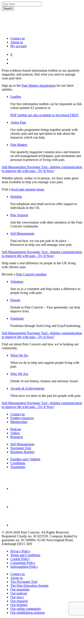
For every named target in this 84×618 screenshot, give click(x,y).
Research (16, 437)
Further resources (22, 418)
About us (16, 42)
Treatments (17, 467)
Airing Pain (18, 122)
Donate (15, 300)
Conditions (17, 463)
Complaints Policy (22, 563)
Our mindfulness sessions (27, 612)
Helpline (16, 196)
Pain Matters (18, 145)
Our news (17, 597)
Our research (19, 601)
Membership (18, 422)
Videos (15, 433)
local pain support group (27, 189)
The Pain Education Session (29, 585)
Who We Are (19, 374)
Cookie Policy (20, 559)
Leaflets (15, 96)
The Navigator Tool (23, 581)
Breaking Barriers (22, 452)
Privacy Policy (20, 551)
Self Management (22, 233)
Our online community (25, 608)
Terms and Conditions (25, 555)
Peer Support (19, 215)
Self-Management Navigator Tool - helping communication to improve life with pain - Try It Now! (42, 169)
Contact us (17, 38)
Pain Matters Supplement (39, 85)
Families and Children (25, 459)
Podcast (15, 429)
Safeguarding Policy (24, 566)
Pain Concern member (31, 274)
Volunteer (16, 281)
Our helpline (18, 605)
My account (18, 46)
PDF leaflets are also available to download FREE (44, 115)
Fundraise (17, 318)
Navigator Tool (20, 448)
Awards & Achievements (27, 388)
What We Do (19, 355)
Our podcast (18, 593)
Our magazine (20, 589)
